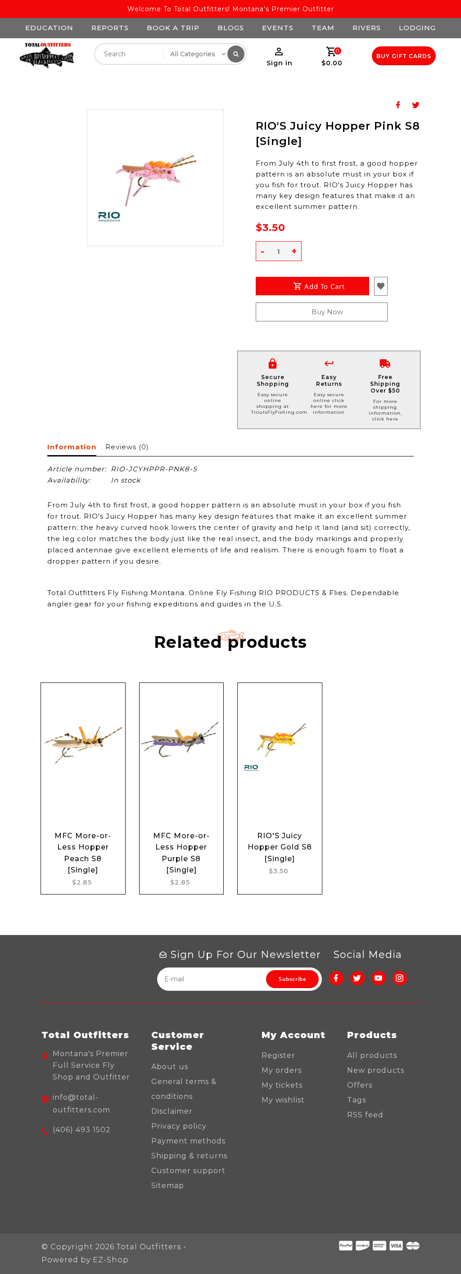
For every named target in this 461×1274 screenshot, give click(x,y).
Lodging (417, 27)
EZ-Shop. (112, 1260)
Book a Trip (173, 27)
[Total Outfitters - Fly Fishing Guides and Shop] (46, 56)
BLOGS (230, 27)
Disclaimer (172, 1111)
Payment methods (188, 1141)
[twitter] (357, 978)
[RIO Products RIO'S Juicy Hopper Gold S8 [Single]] (280, 743)
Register (278, 1055)
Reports (110, 27)
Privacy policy (179, 1126)
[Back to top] (434, 1247)
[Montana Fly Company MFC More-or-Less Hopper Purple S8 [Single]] (182, 743)
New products (375, 1070)
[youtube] (378, 978)
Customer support (188, 1170)
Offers (359, 1085)
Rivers (367, 27)
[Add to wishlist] (109, 725)
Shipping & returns (189, 1156)
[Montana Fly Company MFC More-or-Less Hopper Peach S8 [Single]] (83, 743)
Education (49, 27)
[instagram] (400, 978)
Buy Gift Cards (403, 56)
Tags (356, 1100)
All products (372, 1055)
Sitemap (167, 1185)
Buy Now (327, 311)
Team (323, 27)
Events (278, 27)
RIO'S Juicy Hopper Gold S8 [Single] (280, 847)
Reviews (127, 447)
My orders (282, 1070)
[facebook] (336, 978)
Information (71, 447)
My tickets (282, 1085)
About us (169, 1066)
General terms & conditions (184, 1089)
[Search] (235, 54)
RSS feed (365, 1115)
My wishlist (283, 1100)
